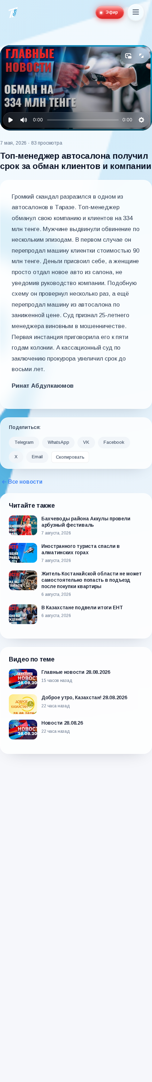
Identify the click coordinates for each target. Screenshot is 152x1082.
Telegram (24, 442)
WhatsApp (58, 442)
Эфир (112, 12)
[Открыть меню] (136, 12)
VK (86, 442)
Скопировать (70, 457)
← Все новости (21, 482)
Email (37, 456)
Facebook (114, 442)
